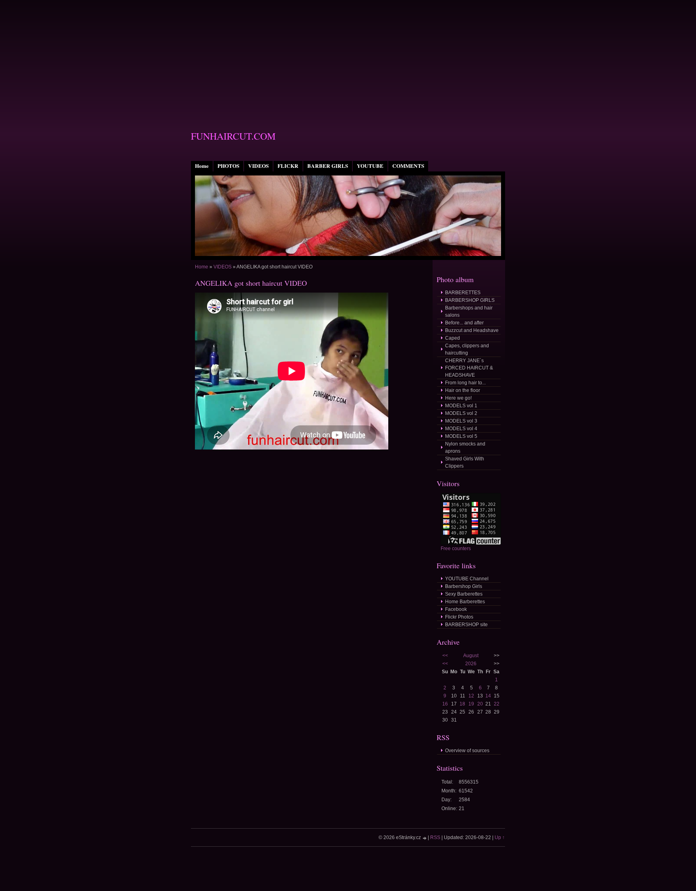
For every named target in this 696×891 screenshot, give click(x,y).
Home (202, 166)
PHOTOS (228, 166)
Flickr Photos (459, 617)
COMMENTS (408, 166)
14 (488, 696)
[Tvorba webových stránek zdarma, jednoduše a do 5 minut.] (425, 838)
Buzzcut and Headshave (472, 330)
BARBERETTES (463, 292)
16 (445, 704)
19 (471, 704)
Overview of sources (467, 750)
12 (471, 696)
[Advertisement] (348, 56)
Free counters (456, 548)
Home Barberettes (465, 601)
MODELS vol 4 (461, 428)
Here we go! (458, 398)
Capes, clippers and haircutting (467, 349)
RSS (435, 837)
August (470, 655)
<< (445, 655)
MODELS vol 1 (461, 405)
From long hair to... (465, 383)
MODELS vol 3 (461, 421)
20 (480, 704)
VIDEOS (258, 166)
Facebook (456, 609)
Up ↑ (500, 837)
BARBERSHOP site (466, 624)
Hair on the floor (462, 390)
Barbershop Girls (463, 586)
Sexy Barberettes (464, 594)
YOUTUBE (370, 166)
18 (462, 704)
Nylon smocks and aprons (465, 447)
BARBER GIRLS (327, 166)
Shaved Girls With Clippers (464, 462)
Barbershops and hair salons (469, 311)
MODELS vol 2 (461, 413)
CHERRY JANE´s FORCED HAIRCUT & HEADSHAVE (469, 368)
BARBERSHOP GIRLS (470, 300)
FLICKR (288, 166)
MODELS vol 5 (461, 436)
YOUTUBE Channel (467, 579)
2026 (470, 663)
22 (496, 704)
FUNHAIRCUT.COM (233, 136)
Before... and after (464, 323)
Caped (452, 338)
